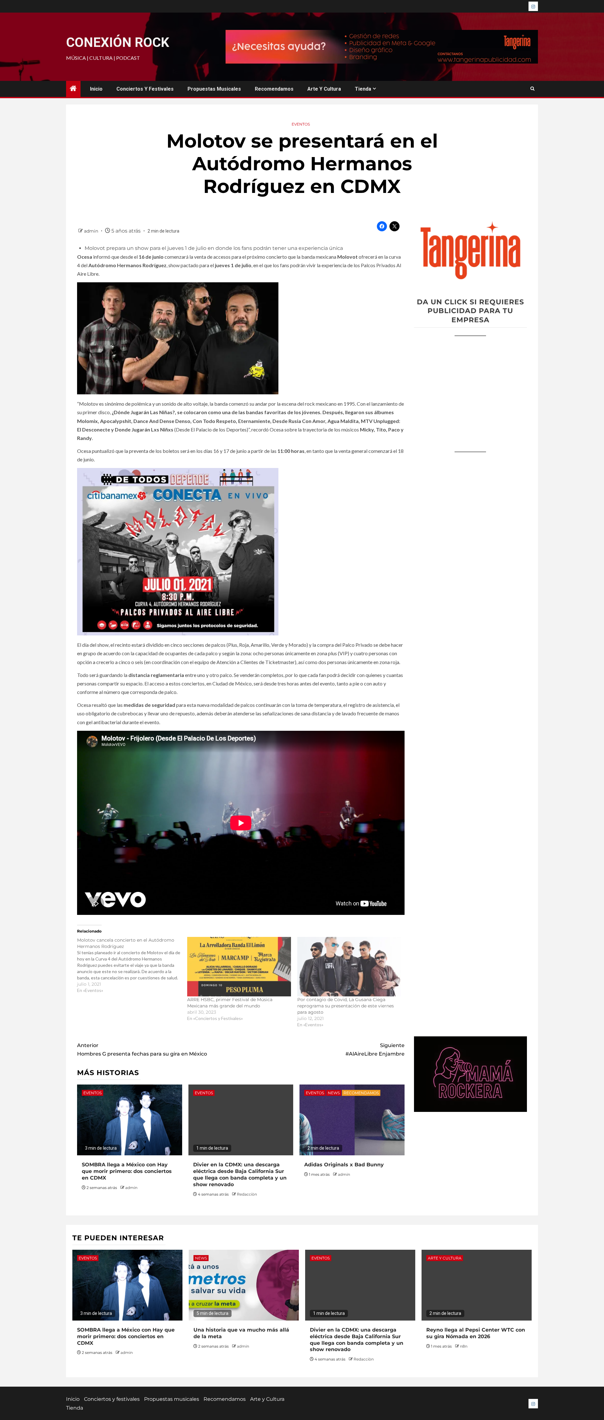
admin (91, 231)
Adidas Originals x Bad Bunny (344, 1165)
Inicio (96, 89)
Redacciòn (247, 1194)
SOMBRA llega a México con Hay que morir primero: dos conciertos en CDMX (127, 1171)
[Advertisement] (470, 388)
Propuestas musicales (214, 89)
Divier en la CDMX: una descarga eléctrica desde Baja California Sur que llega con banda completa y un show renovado (240, 1174)
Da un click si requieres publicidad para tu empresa (470, 311)
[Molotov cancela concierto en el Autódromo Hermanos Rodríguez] (132, 965)
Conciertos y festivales (145, 89)
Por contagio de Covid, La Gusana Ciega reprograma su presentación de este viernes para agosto (345, 1006)
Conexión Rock (117, 42)
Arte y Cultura (324, 89)
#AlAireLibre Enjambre (374, 1049)
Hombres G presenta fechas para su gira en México (142, 1049)
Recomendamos (274, 89)
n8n (463, 1346)
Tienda (363, 89)
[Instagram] (533, 6)
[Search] (532, 89)
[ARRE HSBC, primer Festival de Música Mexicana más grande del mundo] (239, 966)
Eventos (301, 124)
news (334, 1092)
